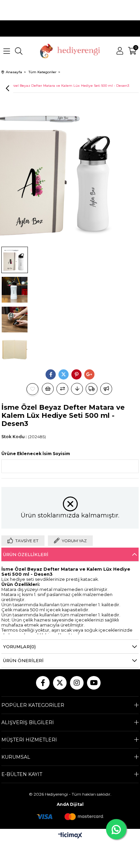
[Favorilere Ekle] (33, 389)
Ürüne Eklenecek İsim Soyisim (35, 453)
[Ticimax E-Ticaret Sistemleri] (70, 835)
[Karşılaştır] (62, 389)
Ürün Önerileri (23, 660)
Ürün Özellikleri (25, 554)
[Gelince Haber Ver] (106, 389)
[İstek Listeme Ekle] (48, 389)
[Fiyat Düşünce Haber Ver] (77, 389)
